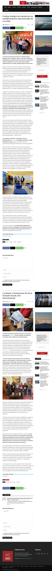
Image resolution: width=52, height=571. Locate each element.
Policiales (19, 7)
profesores (19, 241)
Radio (18, 566)
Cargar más (42, 112)
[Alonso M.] (3, 24)
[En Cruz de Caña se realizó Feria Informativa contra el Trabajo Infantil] (37, 86)
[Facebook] (36, 554)
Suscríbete (6, 10)
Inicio (5, 7)
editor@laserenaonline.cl (25, 558)
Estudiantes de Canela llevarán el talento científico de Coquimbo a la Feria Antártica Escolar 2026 (44, 92)
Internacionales (13, 566)
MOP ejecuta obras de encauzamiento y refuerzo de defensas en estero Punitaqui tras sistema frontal (44, 99)
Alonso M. (7, 24)
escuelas (10, 241)
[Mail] (42, 554)
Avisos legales (34, 7)
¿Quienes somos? (41, 566)
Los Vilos (14, 140)
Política (14, 7)
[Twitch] (45, 554)
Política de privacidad (33, 566)
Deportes (24, 7)
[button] (47, 7)
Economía (7, 566)
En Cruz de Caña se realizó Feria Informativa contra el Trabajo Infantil (44, 86)
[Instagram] (39, 554)
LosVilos (9, 13)
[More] (25, 28)
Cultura (28, 7)
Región (9, 7)
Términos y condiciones (24, 566)
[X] (47, 554)
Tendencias (40, 7)
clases (7, 241)
